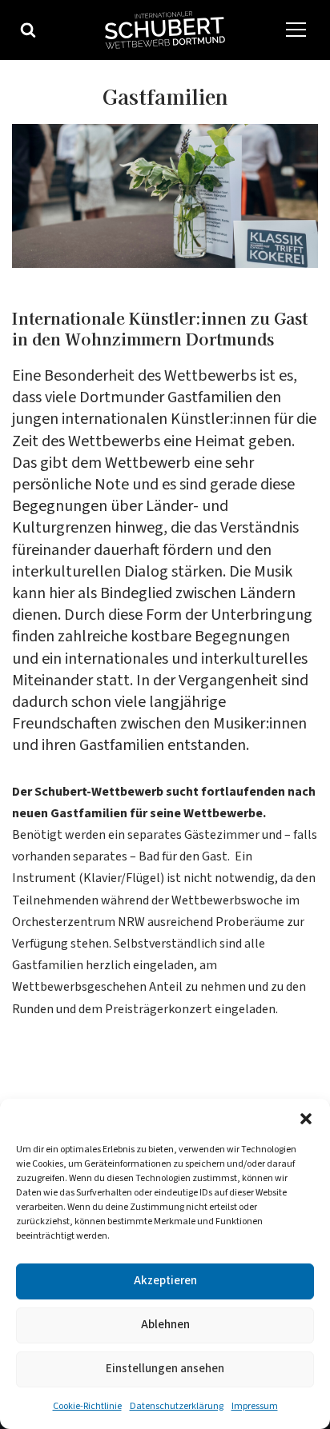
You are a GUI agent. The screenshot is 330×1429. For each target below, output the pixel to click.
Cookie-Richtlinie (87, 1406)
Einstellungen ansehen (165, 1368)
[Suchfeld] (28, 30)
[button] (306, 1119)
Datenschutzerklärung (176, 1406)
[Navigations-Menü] (296, 30)
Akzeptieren (165, 1280)
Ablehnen (165, 1324)
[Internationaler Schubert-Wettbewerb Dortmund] (165, 30)
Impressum (254, 1406)
